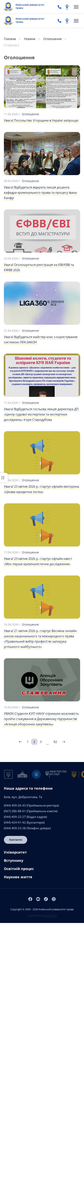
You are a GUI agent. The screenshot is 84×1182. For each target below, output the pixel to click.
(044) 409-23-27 (15, 817)
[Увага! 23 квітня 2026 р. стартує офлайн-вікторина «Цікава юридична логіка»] (42, 455)
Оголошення (52, 39)
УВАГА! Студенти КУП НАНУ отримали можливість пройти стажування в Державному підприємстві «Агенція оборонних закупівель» (41, 718)
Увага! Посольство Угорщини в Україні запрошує (41, 120)
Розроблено (42, 915)
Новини (29, 39)
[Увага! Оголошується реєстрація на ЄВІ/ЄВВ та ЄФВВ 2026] (42, 237)
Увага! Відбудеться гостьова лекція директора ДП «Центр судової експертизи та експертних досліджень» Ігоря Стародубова (41, 414)
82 (55, 742)
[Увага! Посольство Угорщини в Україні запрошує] (42, 86)
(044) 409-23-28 (15, 828)
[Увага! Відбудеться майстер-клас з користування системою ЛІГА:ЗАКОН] (42, 303)
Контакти (15, 839)
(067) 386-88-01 (15, 811)
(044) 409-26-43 (15, 805)
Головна (10, 39)
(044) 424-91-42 (15, 822)
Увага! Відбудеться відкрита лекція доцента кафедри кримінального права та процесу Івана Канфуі (40, 192)
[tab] (42, 854)
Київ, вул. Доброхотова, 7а (23, 797)
